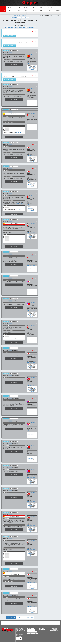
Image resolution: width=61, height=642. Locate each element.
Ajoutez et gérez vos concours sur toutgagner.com (35, 623)
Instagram (22, 203)
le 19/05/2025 (31, 586)
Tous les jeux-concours (22, 15)
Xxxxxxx (10, 52)
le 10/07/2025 (31, 291)
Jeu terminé (14, 64)
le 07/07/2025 (31, 159)
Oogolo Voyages (41, 629)
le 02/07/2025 (31, 458)
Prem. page (13, 17)
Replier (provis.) (6, 50)
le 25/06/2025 (31, 505)
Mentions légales (30, 628)
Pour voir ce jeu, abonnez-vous (9, 35)
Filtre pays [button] (16, 27)
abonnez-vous (18, 132)
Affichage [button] (10, 27)
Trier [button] (5, 27)
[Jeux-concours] (30, 2)
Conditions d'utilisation (31, 630)
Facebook (17, 203)
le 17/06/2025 (31, 67)
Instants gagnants (22, 13)
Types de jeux (33, 9)
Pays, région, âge (49, 9)
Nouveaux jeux (10, 9)
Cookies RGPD (34, 631)
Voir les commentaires (31, 63)
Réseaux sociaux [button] (22, 27)
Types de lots (26, 9)
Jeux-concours (16, 15)
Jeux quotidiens (13, 13)
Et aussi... (48, 13)
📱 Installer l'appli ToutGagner (32, 633)
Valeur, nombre (41, 9)
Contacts (29, 631)
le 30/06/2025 (31, 208)
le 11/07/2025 (31, 610)
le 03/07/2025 (31, 184)
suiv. (25, 17)
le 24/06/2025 (31, 236)
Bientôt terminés (18, 9)
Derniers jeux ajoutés (4, 13)
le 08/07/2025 (31, 102)
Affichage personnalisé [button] (31, 27)
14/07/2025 (33, 54)
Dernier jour (31, 13)
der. (28, 17)
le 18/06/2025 (31, 553)
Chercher (57, 10)
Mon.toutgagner (39, 13)
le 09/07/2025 (31, 314)
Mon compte (57, 13)
